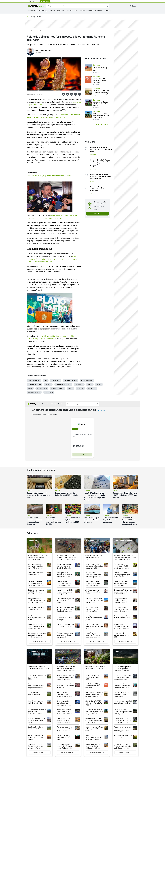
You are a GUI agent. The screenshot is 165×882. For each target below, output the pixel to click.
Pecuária (69, 10)
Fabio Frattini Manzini (43, 51)
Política (82, 10)
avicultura (48, 384)
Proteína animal (42, 388)
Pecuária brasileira (87, 380)
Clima (76, 10)
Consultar (82, 454)
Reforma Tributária (34, 380)
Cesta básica (49, 392)
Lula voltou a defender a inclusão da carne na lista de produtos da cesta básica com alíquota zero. (52, 259)
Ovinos (70, 388)
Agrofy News (30, 31)
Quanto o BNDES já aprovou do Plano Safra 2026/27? (49, 176)
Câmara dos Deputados (63, 384)
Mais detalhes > (102, 124)
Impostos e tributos (70, 380)
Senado (99, 384)
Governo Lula (56, 380)
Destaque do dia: (35, 17)
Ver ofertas (101, 410)
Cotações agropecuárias (46, 10)
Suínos (30, 388)
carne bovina (79, 384)
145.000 (80, 446)
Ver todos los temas (38, 641)
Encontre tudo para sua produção (50, 404)
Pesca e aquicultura (34, 392)
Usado (74, 432)
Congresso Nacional (34, 384)
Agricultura (61, 10)
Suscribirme (97, 213)
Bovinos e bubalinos (57, 388)
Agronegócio (92, 388)
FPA (45, 380)
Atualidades (99, 10)
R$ (73, 446)
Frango (90, 384)
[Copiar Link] (79, 94)
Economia (89, 10)
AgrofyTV (108, 10)
